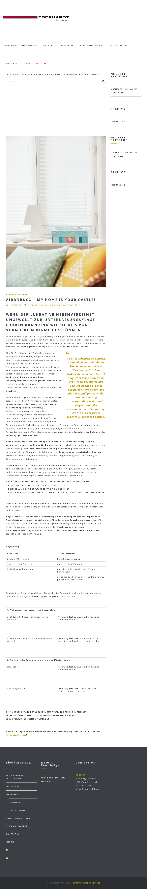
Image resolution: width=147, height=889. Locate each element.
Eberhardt (16, 305)
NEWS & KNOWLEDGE (118, 45)
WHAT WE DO (66, 45)
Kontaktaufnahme (16, 735)
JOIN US (26, 63)
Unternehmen (17, 810)
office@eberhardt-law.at (88, 789)
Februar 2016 (118, 121)
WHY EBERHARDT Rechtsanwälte (21, 45)
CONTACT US (11, 63)
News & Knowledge (62, 305)
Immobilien (45, 305)
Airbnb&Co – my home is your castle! (50, 299)
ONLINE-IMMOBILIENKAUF (90, 45)
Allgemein (32, 305)
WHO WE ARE (49, 45)
